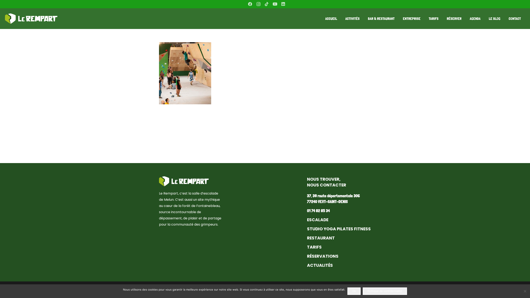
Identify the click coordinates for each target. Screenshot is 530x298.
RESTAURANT (321, 238)
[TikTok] (267, 4)
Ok (354, 291)
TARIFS (314, 247)
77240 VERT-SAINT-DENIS (327, 201)
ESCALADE (317, 220)
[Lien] (31, 18)
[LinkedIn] (283, 4)
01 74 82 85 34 (318, 210)
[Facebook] (250, 4)
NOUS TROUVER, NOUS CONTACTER (326, 182)
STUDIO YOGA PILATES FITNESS (339, 229)
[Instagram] (258, 4)
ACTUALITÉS (320, 265)
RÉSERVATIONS (322, 256)
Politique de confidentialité (384, 291)
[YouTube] (275, 4)
